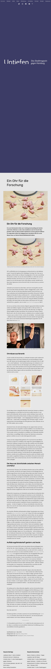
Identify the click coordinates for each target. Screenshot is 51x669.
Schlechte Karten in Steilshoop (11, 657)
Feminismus (23, 1)
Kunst (25, 635)
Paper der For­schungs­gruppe (33, 302)
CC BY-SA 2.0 (41, 348)
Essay (22, 633)
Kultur (18, 1)
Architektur (30, 1)
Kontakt (42, 1)
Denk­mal (24, 623)
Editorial (8, 1)
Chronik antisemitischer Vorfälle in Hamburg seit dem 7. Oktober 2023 (37, 663)
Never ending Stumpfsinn (9, 667)
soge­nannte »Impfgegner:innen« (18, 571)
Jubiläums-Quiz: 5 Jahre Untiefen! (11, 655)
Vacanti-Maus (40, 278)
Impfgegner (20, 635)
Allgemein (17, 633)
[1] (42, 302)
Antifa (13, 1)
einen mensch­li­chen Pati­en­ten (19, 513)
